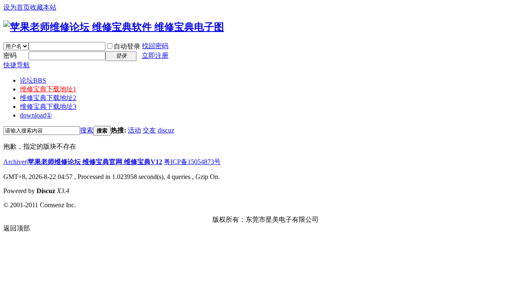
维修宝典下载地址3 (48, 106)
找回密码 (155, 45)
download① (36, 115)
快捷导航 (16, 65)
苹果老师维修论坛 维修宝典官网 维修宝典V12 (95, 161)
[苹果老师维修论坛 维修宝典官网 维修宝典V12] (113, 27)
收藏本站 (43, 7)
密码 (10, 55)
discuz (166, 130)
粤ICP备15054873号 (192, 161)
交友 (149, 130)
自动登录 (127, 46)
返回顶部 (16, 228)
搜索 (86, 130)
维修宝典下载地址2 (48, 97)
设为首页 (16, 7)
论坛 (33, 80)
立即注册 (155, 55)
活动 (134, 130)
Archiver (15, 161)
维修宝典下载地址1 (48, 89)
